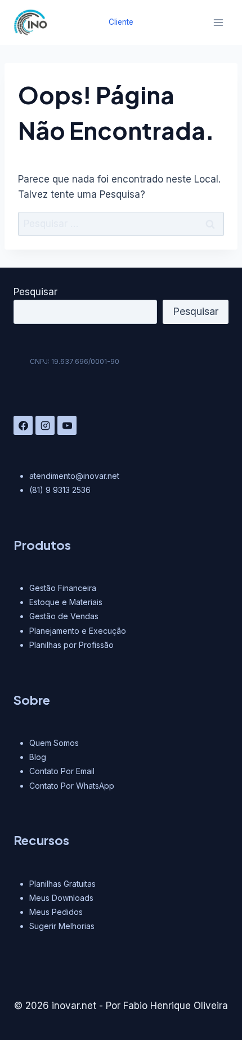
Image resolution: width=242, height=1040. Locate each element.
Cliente (121, 21)
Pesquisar (35, 291)
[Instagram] (45, 425)
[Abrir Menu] (218, 22)
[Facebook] (23, 425)
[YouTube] (67, 425)
